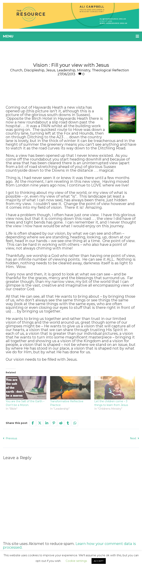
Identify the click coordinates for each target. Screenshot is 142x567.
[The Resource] (71, 16)
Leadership (66, 70)
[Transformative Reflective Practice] (70, 387)
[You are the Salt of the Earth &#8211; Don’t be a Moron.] (26, 387)
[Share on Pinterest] (54, 423)
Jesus (50, 70)
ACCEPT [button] (99, 560)
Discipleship (34, 70)
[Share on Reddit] (61, 423)
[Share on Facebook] (33, 423)
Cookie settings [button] (76, 561)
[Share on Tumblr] (68, 423)
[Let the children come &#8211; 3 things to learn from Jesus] (114, 387)
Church (16, 70)
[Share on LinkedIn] (47, 423)
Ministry (83, 70)
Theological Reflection (110, 70)
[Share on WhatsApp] (75, 423)
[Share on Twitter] (40, 423)
